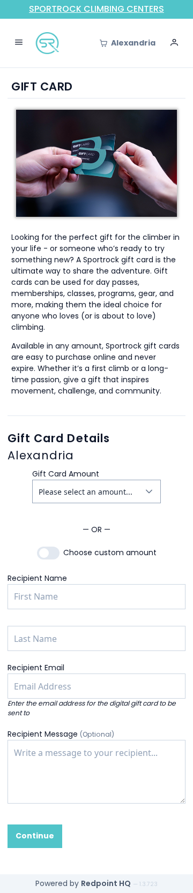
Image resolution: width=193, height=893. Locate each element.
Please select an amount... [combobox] (85, 492)
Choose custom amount (110, 552)
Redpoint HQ (106, 883)
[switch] (48, 553)
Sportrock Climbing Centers (96, 9)
